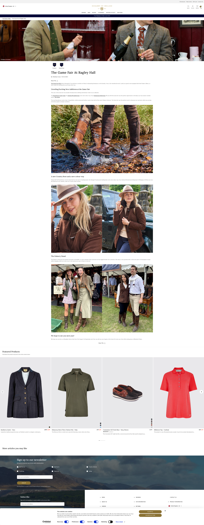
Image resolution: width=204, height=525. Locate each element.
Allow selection (150, 515)
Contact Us (200, 1)
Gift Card (195, 1)
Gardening (21, 471)
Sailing (94, 12)
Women (84, 12)
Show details (119, 522)
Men (89, 12)
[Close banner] (165, 510)
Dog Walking (22, 467)
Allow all (150, 511)
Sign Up (24, 483)
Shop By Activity (110, 12)
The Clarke (57, 97)
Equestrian (56, 471)
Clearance (101, 12)
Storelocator (182, 1)
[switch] (82, 522)
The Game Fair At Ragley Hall (19, 18)
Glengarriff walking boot (73, 95)
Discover (119, 12)
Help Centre (189, 1)
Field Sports (56, 467)
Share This (53, 80)
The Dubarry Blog (6, 18)
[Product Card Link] (25, 392)
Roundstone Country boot (59, 95)
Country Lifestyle (93, 467)
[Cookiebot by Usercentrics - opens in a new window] (47, 522)
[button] (2, 392)
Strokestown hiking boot (99, 95)
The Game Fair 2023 (56, 83)
